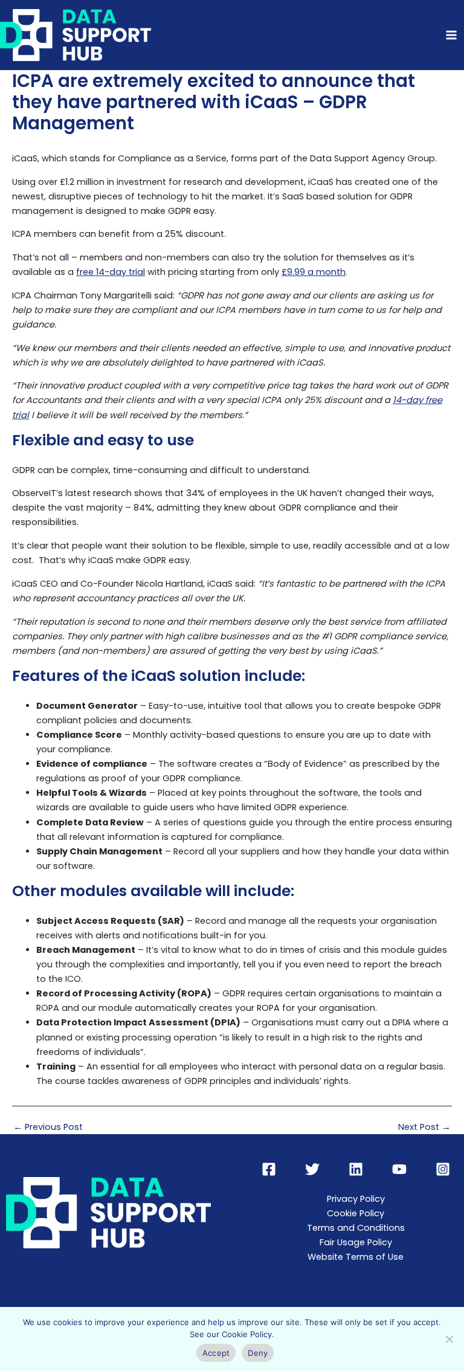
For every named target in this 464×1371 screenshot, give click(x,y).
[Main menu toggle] (451, 35)
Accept (216, 1353)
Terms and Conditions (356, 1228)
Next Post (424, 1127)
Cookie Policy (355, 1213)
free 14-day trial (110, 272)
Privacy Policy (356, 1199)
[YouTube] (399, 1169)
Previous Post (48, 1127)
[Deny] (449, 1339)
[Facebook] (269, 1169)
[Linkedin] (356, 1169)
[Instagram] (443, 1169)
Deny (258, 1353)
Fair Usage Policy (356, 1242)
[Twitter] (312, 1169)
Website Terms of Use (356, 1257)
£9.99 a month (314, 272)
